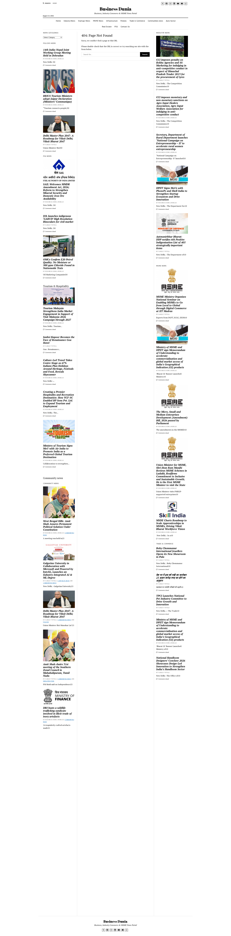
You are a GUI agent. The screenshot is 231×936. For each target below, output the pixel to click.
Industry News (69, 21)
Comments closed (50, 65)
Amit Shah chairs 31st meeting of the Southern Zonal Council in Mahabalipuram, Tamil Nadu (57, 670)
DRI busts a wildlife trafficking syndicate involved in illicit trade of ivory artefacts (57, 712)
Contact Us (125, 26)
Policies (123, 21)
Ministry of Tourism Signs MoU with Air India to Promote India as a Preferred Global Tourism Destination (58, 451)
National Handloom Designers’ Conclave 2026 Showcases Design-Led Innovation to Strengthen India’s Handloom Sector (170, 663)
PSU (116, 26)
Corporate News (63, 581)
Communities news (155, 21)
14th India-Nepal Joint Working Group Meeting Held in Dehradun (57, 52)
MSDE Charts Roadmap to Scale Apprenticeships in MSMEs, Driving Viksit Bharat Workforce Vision (171, 524)
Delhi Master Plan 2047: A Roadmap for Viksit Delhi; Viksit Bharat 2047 (58, 138)
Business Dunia (116, 9)
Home (55, 3)
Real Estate (107, 26)
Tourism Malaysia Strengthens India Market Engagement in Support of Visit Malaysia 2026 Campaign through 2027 (58, 314)
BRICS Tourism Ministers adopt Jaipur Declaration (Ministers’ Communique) (57, 98)
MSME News (98, 21)
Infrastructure (112, 21)
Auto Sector (171, 21)
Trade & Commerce (137, 21)
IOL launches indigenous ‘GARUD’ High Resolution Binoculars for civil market (58, 219)
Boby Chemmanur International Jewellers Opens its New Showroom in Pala (171, 552)
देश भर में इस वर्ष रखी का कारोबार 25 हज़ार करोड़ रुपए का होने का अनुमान (171, 577)
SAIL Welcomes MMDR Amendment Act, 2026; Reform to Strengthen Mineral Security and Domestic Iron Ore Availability (56, 191)
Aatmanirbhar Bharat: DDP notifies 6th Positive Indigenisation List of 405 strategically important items (171, 242)
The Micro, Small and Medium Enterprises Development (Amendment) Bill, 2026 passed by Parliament (171, 417)
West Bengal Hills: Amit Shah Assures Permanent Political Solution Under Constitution (57, 525)
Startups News (84, 21)
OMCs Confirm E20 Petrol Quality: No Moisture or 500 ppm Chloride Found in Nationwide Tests (58, 264)
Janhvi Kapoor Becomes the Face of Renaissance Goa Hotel (58, 340)
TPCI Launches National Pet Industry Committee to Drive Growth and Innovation (171, 600)
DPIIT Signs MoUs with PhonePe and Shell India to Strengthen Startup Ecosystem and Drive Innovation (171, 194)
